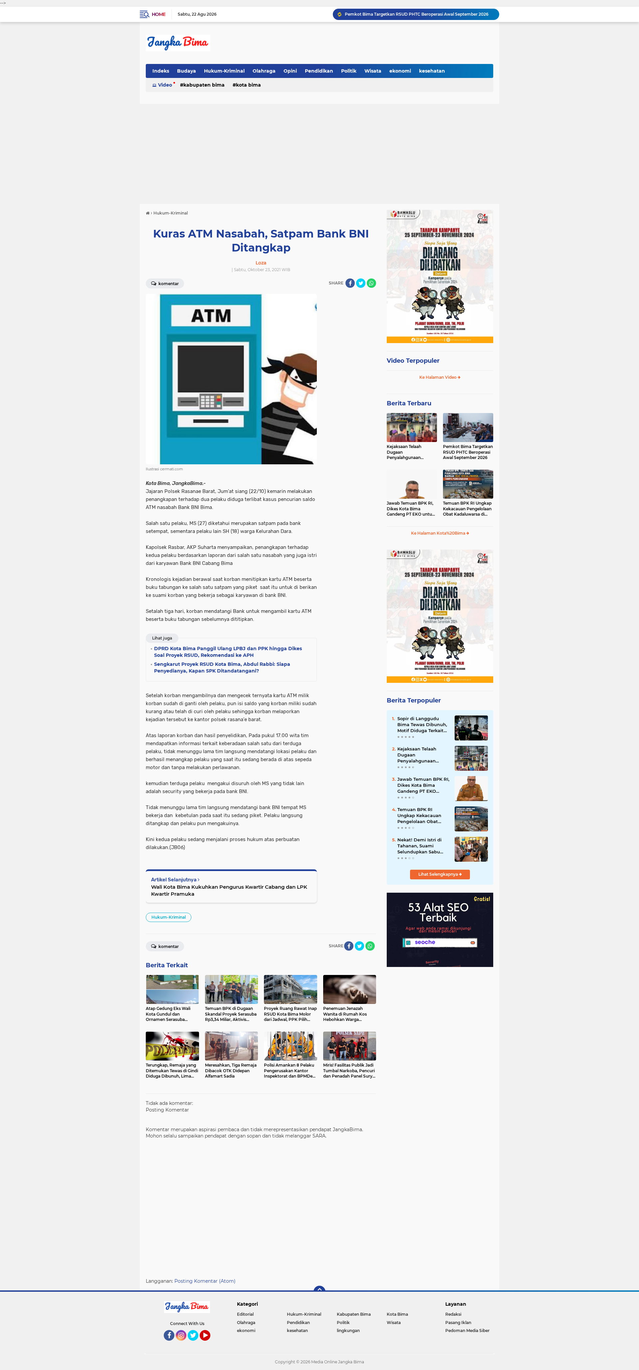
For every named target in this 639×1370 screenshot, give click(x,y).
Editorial (245, 1314)
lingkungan (348, 1330)
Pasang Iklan (458, 1322)
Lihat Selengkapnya (438, 874)
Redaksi (453, 1314)
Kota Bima (248, 85)
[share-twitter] (360, 283)
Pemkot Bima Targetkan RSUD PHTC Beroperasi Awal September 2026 (417, 14)
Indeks (160, 71)
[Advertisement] (319, 154)
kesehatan (432, 71)
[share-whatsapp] (371, 283)
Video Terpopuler (413, 360)
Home (158, 14)
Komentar (168, 283)
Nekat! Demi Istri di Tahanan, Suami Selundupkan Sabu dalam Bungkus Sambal (419, 846)
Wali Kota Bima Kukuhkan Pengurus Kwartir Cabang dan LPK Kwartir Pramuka (229, 890)
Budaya (186, 71)
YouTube (209, 1344)
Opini (290, 71)
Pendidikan (319, 71)
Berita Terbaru (409, 403)
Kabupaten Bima (204, 85)
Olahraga (264, 71)
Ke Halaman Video (438, 377)
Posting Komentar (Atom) (205, 1281)
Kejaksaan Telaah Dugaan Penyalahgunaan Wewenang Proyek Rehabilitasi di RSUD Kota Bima (407, 452)
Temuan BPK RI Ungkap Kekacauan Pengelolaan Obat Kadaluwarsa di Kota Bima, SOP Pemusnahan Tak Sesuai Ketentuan (467, 509)
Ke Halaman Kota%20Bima (438, 533)
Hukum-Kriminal (224, 71)
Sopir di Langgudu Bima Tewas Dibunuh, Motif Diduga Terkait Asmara (422, 725)
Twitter (196, 1344)
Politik (348, 71)
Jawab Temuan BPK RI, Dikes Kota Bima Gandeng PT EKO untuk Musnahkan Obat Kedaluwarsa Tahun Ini (411, 509)
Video (165, 85)
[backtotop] (319, 1292)
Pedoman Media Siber (467, 1330)
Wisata (372, 71)
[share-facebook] (350, 283)
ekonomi (400, 71)
